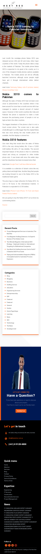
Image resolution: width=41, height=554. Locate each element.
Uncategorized (20, 33)
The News (10, 326)
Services (7, 469)
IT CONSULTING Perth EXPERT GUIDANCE (16, 513)
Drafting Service (12, 284)
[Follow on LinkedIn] (12, 545)
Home (6, 465)
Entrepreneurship (12, 293)
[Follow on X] (9, 545)
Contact (6, 474)
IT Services (7, 492)
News (8, 317)
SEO (8, 320)
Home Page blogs (12, 311)
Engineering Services (13, 290)
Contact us (21, 411)
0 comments (30, 33)
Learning (9, 314)
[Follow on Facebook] (6, 545)
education (10, 287)
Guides (9, 308)
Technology (10, 323)
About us (7, 467)
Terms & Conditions (10, 478)
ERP (8, 296)
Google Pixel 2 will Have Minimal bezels (23, 164)
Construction (8, 494)
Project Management (10, 499)
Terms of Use (8, 480)
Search (33, 216)
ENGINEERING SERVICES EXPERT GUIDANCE (17, 510)
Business (10, 282)
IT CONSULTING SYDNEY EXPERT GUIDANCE (17, 515)
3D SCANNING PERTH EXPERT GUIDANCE (23, 522)
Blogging (10, 279)
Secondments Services (11, 497)
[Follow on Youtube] (16, 545)
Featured (9, 299)
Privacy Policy (8, 476)
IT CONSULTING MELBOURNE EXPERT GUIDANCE (20, 524)
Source (4, 205)
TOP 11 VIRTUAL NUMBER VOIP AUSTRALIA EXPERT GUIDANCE (18, 520)
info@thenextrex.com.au (16, 438)
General (9, 305)
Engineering (8, 490)
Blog (8, 276)
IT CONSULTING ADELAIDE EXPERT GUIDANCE (18, 508)
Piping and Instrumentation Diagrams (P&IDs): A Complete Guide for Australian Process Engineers (21, 257)
